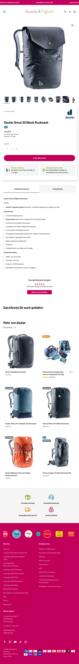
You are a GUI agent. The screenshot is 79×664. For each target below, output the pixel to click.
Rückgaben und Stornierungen (50, 586)
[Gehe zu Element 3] (21, 99)
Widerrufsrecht (44, 560)
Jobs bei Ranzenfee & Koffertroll (15, 553)
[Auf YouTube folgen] (15, 641)
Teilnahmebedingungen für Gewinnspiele (49, 581)
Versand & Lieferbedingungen (50, 553)
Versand (16, 134)
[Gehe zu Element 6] (43, 99)
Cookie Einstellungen (46, 576)
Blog (5, 597)
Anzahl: (6, 144)
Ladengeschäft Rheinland (12, 570)
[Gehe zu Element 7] (51, 99)
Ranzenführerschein (10, 589)
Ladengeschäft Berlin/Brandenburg (10, 564)
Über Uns (6, 549)
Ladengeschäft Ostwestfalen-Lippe (14, 558)
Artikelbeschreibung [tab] (21, 189)
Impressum (7, 604)
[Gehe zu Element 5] (36, 99)
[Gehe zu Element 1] (6, 99)
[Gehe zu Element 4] (29, 99)
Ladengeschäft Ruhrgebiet (13, 581)
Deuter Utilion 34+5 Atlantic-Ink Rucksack (20, 424)
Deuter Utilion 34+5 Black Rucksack (56, 424)
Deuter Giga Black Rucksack (15, 372)
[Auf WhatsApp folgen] (25, 641)
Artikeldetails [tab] (58, 189)
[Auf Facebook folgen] (4, 641)
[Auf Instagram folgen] (10, 641)
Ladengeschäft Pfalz (10, 577)
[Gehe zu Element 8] (58, 99)
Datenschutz (43, 564)
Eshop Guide (7, 656)
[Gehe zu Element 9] (66, 99)
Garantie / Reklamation (47, 549)
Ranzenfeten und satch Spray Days (15, 593)
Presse (5, 600)
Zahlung (42, 557)
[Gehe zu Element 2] (14, 99)
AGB (40, 568)
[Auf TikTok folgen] (20, 641)
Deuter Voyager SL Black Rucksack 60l (57, 473)
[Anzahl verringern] (7, 148)
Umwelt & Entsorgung (47, 572)
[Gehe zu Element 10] (73, 99)
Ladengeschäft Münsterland (13, 573)
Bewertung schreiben (39, 292)
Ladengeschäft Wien (10, 585)
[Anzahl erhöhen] (17, 148)
